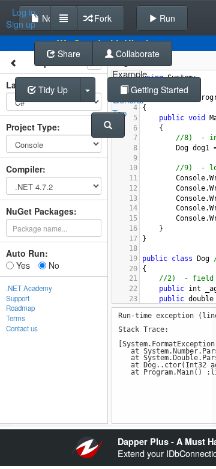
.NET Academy (29, 288)
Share (67, 54)
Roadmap (20, 308)
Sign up (20, 24)
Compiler (24, 169)
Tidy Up (52, 90)
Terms (15, 318)
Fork (102, 18)
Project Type (31, 127)
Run (166, 18)
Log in (23, 12)
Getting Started (158, 90)
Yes (22, 265)
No (52, 265)
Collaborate (136, 54)
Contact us (22, 328)
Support (17, 298)
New (49, 18)
